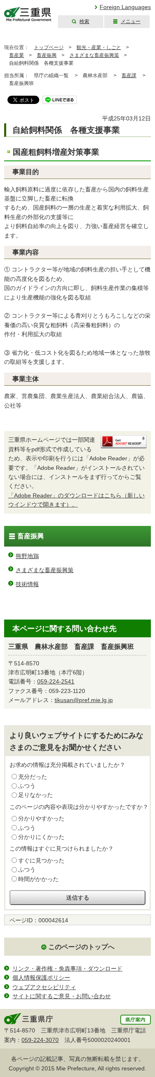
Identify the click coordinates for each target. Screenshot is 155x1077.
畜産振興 (47, 55)
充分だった (32, 776)
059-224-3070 (40, 1040)
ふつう (27, 785)
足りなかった (35, 795)
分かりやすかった (41, 818)
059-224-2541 (55, 681)
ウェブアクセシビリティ (44, 987)
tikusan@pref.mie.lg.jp (84, 700)
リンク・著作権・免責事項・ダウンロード (67, 968)
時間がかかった (38, 879)
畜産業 (16, 55)
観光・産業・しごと (98, 47)
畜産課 (129, 75)
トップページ (49, 47)
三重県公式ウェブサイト (28, 14)
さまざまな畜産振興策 (94, 55)
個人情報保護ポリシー (41, 977)
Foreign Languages (125, 7)
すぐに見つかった (41, 860)
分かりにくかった (41, 837)
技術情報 (27, 584)
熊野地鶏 (27, 556)
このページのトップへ (81, 946)
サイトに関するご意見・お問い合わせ (61, 996)
